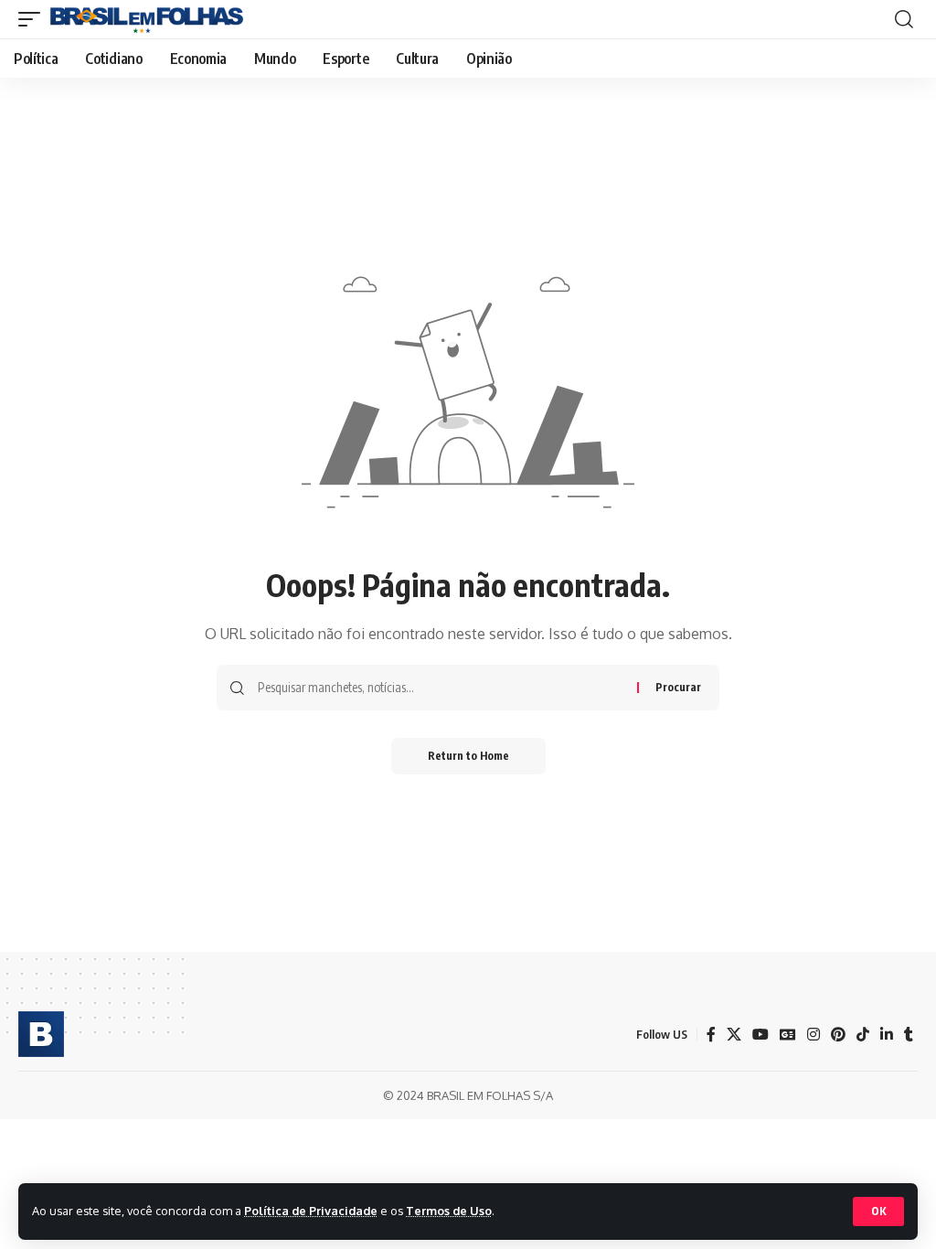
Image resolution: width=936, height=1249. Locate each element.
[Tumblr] (908, 1034)
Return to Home (468, 756)
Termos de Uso (449, 1210)
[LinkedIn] (887, 1034)
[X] (734, 1034)
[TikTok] (863, 1034)
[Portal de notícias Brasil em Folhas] (146, 19)
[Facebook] (711, 1034)
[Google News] (788, 1034)
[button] (878, 1211)
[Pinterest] (838, 1034)
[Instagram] (813, 1034)
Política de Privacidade (311, 1210)
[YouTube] (760, 1034)
